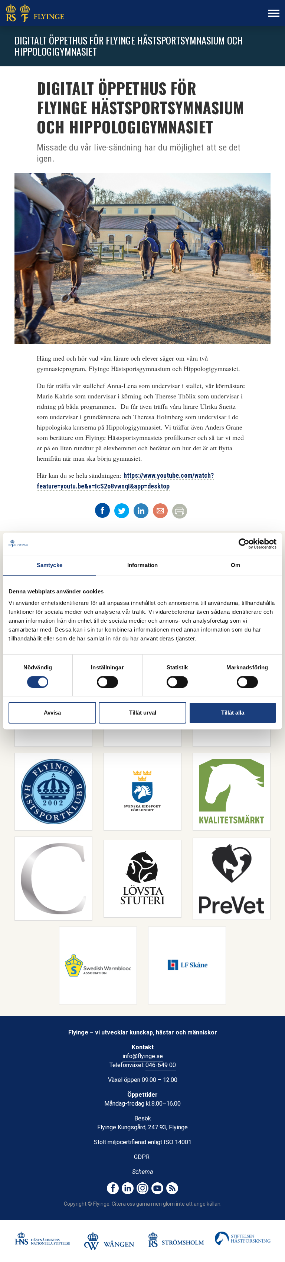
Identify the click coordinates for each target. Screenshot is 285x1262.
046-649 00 (160, 1065)
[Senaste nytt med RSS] (172, 1188)
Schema (142, 1171)
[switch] (107, 682)
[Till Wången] (109, 1241)
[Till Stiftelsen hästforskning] (42, 1238)
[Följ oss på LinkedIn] (128, 1188)
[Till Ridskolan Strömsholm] (176, 1239)
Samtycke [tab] (49, 565)
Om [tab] (235, 565)
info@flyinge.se (142, 1056)
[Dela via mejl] (160, 510)
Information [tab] (142, 565)
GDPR (142, 1156)
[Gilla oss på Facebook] (113, 1188)
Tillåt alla (232, 712)
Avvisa (52, 712)
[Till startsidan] (35, 13)
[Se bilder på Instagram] (142, 1188)
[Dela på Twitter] (121, 510)
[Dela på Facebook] (102, 510)
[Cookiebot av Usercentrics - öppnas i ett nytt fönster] (244, 543)
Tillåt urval (142, 712)
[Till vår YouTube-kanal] (157, 1188)
